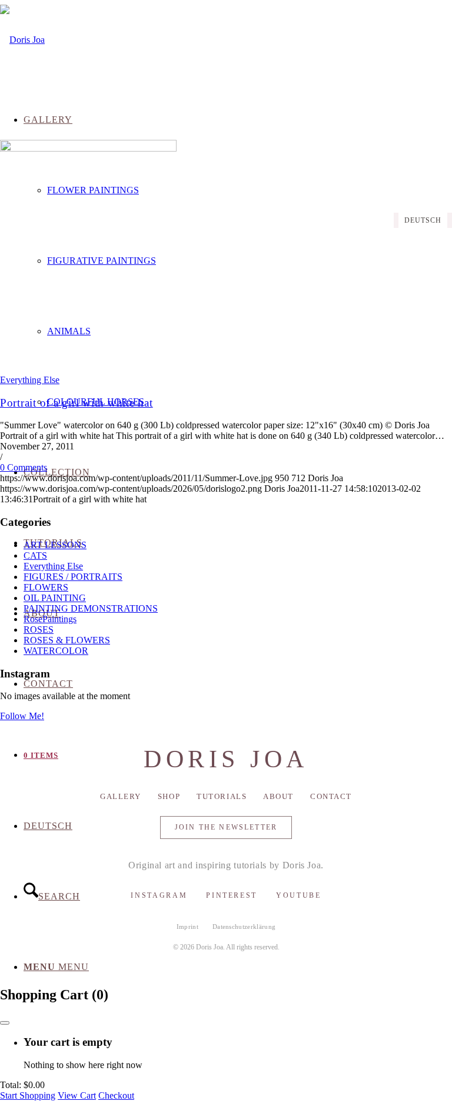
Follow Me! (22, 716)
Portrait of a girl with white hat (76, 403)
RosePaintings (50, 619)
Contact (331, 796)
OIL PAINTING (55, 598)
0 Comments (23, 467)
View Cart (77, 1095)
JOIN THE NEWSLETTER (226, 827)
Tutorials (222, 796)
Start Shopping (27, 1095)
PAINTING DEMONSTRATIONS (91, 608)
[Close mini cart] (4, 1023)
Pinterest (231, 895)
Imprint (187, 926)
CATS (35, 555)
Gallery (120, 796)
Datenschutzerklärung (244, 926)
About (278, 796)
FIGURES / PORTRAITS (73, 577)
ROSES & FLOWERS (67, 640)
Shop (169, 796)
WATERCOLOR (56, 651)
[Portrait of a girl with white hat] (88, 148)
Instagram (159, 895)
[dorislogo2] (22, 40)
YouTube (298, 895)
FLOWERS (46, 587)
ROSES (39, 630)
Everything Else (29, 380)
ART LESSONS (55, 545)
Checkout (116, 1095)
